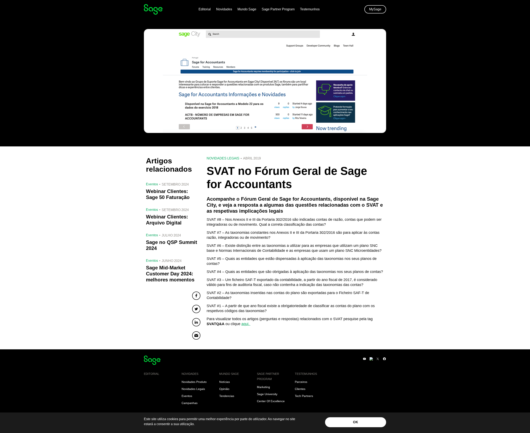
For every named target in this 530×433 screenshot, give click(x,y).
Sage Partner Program (278, 9)
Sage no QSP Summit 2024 (171, 245)
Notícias (224, 382)
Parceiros (301, 382)
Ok (355, 422)
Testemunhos (310, 9)
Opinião (224, 389)
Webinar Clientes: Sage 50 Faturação (168, 194)
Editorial (205, 9)
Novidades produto (194, 382)
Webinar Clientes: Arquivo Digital (167, 220)
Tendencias (226, 396)
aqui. (246, 324)
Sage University (267, 394)
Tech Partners (304, 396)
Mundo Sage (246, 9)
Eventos (187, 396)
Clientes (300, 389)
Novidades (224, 9)
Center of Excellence (271, 401)
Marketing (263, 387)
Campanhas (190, 403)
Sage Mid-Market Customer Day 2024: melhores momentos (170, 273)
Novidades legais (223, 158)
